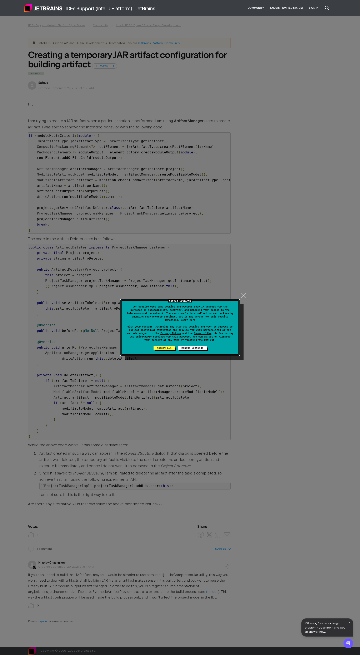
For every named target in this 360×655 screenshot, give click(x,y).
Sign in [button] (314, 7)
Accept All (164, 348)
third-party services (150, 336)
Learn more (188, 320)
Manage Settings (192, 348)
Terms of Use (202, 333)
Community (256, 7)
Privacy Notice (170, 333)
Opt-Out (209, 340)
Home (43, 8)
